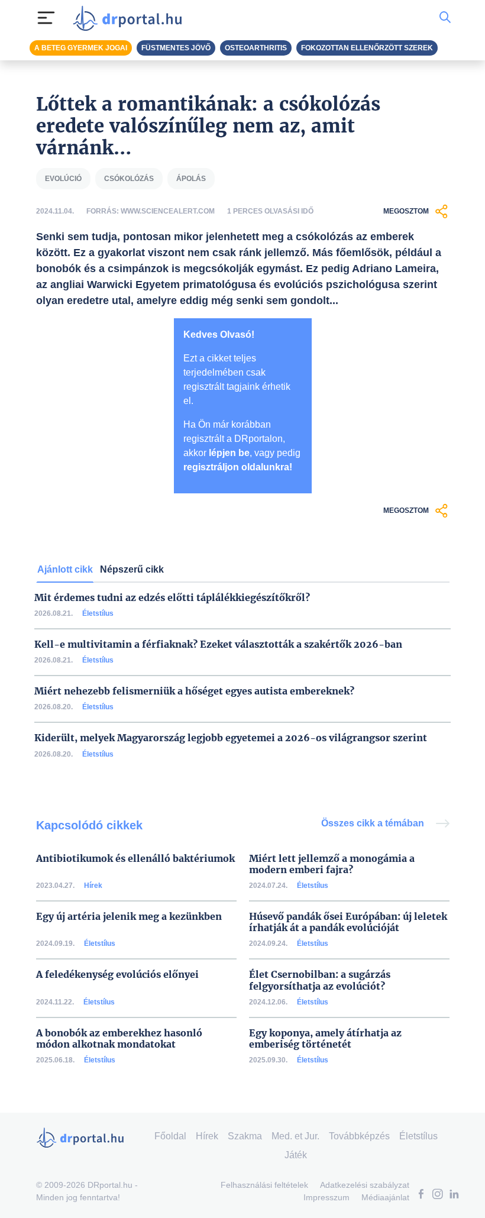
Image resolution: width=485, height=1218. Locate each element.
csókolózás (129, 179)
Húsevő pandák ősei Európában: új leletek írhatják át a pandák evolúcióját (348, 922)
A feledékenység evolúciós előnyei (117, 974)
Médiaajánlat (385, 1197)
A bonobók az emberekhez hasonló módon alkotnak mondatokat (119, 1039)
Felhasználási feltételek (264, 1185)
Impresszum (326, 1197)
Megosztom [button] (406, 211)
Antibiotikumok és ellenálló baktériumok (135, 858)
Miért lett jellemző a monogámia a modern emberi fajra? (332, 864)
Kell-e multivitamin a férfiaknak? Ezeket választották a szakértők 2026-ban (218, 644)
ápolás (191, 179)
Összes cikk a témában (373, 823)
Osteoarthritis (256, 48)
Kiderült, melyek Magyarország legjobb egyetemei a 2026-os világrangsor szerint (230, 738)
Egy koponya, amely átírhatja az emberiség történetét (325, 1039)
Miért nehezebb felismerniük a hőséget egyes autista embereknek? (194, 691)
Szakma (245, 1136)
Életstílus (98, 613)
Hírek (93, 885)
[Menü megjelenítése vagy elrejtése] (46, 18)
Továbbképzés (359, 1136)
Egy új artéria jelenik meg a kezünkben (129, 916)
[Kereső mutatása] (445, 18)
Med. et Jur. (295, 1136)
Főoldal (170, 1136)
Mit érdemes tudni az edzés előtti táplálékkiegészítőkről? (172, 597)
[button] (421, 1195)
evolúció (63, 179)
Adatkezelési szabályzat (364, 1185)
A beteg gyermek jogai (80, 48)
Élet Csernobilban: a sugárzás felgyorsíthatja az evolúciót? (319, 980)
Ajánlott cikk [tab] (65, 569)
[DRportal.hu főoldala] (131, 18)
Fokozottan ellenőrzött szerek (367, 48)
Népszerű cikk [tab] (132, 569)
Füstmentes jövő (176, 48)
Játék (295, 1155)
